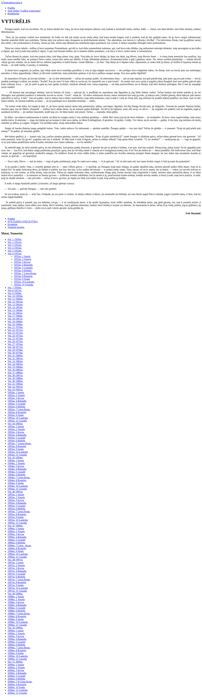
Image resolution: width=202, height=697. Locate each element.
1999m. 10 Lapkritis (18, 656)
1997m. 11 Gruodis (17, 591)
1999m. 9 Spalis (16, 653)
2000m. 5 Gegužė (16, 676)
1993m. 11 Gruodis (17, 454)
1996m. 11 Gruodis (17, 557)
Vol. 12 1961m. (15, 301)
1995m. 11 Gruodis (17, 523)
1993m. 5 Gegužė (16, 437)
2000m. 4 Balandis (17, 673)
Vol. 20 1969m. (15, 324)
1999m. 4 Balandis (17, 639)
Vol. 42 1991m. (15, 386)
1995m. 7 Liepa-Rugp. (19, 511)
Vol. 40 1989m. (15, 381)
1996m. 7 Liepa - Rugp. (20, 545)
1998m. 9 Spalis (16, 619)
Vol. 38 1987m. (15, 375)
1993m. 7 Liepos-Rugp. (19, 443)
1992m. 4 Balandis (17, 401)
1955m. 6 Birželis (23, 270)
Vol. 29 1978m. (15, 350)
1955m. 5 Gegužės (23, 267)
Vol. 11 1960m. (15, 299)
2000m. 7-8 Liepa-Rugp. (20, 681)
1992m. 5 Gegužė (16, 403)
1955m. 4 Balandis (23, 265)
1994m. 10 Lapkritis (18, 486)
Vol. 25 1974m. (15, 338)
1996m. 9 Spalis (16, 551)
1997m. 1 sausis (16, 562)
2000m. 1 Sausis (16, 664)
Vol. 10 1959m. (15, 296)
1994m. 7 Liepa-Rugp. (19, 477)
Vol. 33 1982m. (15, 361)
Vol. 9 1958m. (15, 293)
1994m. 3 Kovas (16, 466)
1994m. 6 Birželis (16, 474)
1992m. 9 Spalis (16, 415)
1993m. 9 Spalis (16, 449)
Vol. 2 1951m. (15, 242)
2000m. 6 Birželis (16, 678)
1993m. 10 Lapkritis (18, 452)
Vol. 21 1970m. (15, 327)
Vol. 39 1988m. (15, 378)
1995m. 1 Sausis (16, 494)
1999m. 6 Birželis (16, 644)
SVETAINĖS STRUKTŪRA (23, 221)
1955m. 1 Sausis (22, 256)
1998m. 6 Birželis (16, 610)
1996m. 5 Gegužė (16, 540)
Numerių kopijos (16, 227)
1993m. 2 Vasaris (16, 429)
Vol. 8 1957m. (15, 290)
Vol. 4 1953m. (15, 248)
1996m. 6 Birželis (16, 542)
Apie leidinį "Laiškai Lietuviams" (24, 10)
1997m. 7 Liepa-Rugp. (19, 579)
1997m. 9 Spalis (16, 585)
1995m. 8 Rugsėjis (17, 514)
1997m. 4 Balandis (17, 571)
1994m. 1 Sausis (16, 460)
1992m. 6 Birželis (16, 406)
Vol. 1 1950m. (15, 239)
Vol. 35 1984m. (15, 367)
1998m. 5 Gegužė (16, 608)
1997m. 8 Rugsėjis (17, 582)
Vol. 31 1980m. (15, 355)
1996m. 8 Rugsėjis (17, 548)
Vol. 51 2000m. (15, 661)
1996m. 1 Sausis (16, 528)
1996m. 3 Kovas (16, 534)
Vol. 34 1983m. (15, 364)
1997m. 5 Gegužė (16, 574)
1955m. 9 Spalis (22, 279)
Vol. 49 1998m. (15, 593)
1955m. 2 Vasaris (22, 259)
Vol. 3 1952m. (15, 245)
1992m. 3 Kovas (16, 398)
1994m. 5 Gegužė (16, 471)
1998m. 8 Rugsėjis (17, 616)
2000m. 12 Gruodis (17, 693)
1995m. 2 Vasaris (16, 497)
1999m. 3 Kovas (16, 636)
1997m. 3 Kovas (16, 568)
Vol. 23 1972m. (15, 333)
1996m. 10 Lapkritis (18, 554)
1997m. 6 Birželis (16, 576)
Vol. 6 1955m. (15, 253)
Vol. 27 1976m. (15, 344)
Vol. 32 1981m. (15, 358)
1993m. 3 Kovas (16, 432)
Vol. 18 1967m (15, 318)
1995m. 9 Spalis (16, 517)
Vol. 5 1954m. (15, 250)
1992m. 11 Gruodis (17, 420)
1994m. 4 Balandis (17, 469)
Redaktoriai (13, 13)
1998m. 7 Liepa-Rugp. (19, 613)
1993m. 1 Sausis (16, 426)
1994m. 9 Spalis (16, 483)
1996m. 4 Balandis (17, 537)
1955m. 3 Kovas (22, 262)
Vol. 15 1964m (15, 310)
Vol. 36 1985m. (15, 369)
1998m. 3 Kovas (16, 602)
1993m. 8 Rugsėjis (17, 446)
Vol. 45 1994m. (15, 457)
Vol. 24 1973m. (15, 335)
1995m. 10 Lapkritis (18, 520)
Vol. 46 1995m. (15, 491)
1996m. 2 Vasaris (16, 531)
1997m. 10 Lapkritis (18, 588)
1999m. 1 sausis (16, 630)
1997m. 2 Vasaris (16, 565)
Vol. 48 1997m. (15, 559)
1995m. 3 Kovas (16, 500)
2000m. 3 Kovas (16, 670)
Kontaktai (12, 224)
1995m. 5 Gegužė (16, 506)
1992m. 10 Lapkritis (18, 418)
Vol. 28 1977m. (15, 347)
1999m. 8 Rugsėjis (17, 650)
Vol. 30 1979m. (15, 352)
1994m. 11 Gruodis (17, 489)
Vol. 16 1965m (15, 313)
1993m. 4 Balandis (17, 435)
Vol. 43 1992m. (15, 389)
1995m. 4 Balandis (17, 503)
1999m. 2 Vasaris (16, 633)
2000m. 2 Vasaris (16, 667)
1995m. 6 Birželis (16, 508)
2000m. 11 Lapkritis (18, 690)
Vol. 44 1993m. (15, 423)
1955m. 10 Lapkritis (24, 282)
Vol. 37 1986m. (15, 372)
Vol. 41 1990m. (15, 384)
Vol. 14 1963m (15, 307)
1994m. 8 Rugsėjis (17, 480)
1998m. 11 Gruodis (17, 625)
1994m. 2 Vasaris (16, 463)
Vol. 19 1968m (15, 321)
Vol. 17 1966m (15, 316)
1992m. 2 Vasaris (16, 395)
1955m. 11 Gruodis (23, 284)
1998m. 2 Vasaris (16, 599)
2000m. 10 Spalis (16, 687)
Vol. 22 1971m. (15, 330)
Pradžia (11, 8)
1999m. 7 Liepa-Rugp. (19, 647)
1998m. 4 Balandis (17, 605)
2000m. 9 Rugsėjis (17, 684)
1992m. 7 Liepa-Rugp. (19, 409)
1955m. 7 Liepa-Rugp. (25, 273)
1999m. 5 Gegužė (16, 642)
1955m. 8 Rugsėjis (23, 276)
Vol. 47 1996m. (15, 525)
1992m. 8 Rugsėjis (17, 412)
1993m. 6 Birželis (16, 440)
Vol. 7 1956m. (15, 287)
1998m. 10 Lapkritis (18, 622)
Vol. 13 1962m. (15, 304)
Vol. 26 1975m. (15, 341)
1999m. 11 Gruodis (17, 659)
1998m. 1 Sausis (16, 596)
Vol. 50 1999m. (15, 627)
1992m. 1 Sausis (16, 392)
